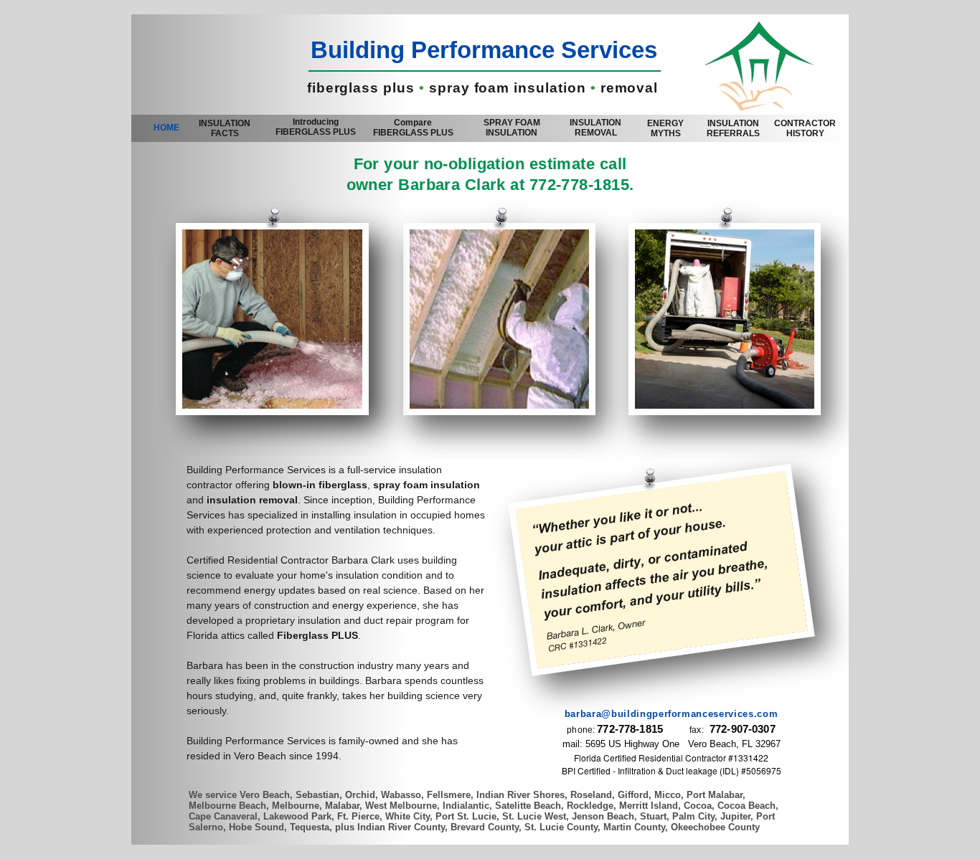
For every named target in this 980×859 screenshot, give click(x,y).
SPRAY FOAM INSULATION (512, 128)
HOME (166, 128)
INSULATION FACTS (224, 128)
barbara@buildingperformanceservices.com (671, 713)
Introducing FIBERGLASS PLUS (315, 127)
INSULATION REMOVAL (595, 128)
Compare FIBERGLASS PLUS (413, 128)
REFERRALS (733, 128)
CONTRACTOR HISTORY (805, 128)
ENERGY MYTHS (665, 128)
